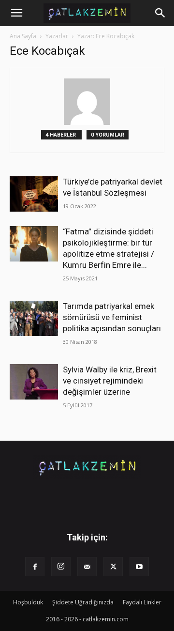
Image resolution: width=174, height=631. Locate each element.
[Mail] (87, 566)
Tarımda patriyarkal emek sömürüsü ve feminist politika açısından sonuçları (112, 317)
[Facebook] (34, 566)
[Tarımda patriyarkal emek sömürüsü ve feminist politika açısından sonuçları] (34, 318)
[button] (16, 13)
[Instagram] (61, 566)
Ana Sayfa (23, 36)
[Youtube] (139, 566)
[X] (113, 566)
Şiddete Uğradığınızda (83, 602)
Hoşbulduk (28, 602)
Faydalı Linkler (142, 602)
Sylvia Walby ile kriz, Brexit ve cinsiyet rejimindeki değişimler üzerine (110, 381)
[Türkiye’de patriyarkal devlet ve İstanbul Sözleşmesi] (34, 194)
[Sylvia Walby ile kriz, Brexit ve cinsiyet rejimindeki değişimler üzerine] (34, 382)
